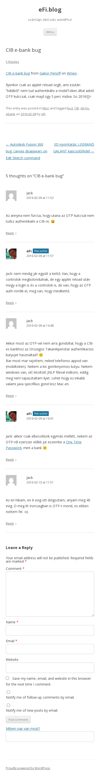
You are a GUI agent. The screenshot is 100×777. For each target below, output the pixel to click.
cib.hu (84, 108)
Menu (50, 32)
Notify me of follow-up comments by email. (40, 697)
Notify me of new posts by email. (32, 710)
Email (11, 641)
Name (12, 622)
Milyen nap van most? (23, 728)
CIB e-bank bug (18, 73)
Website (12, 659)
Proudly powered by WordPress (28, 768)
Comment (15, 568)
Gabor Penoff (50, 73)
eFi (43, 114)
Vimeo (72, 73)
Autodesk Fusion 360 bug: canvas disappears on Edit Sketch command (26, 151)
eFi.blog (50, 9)
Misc (45, 108)
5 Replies (12, 62)
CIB (76, 108)
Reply (10, 233)
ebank (10, 114)
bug (70, 108)
